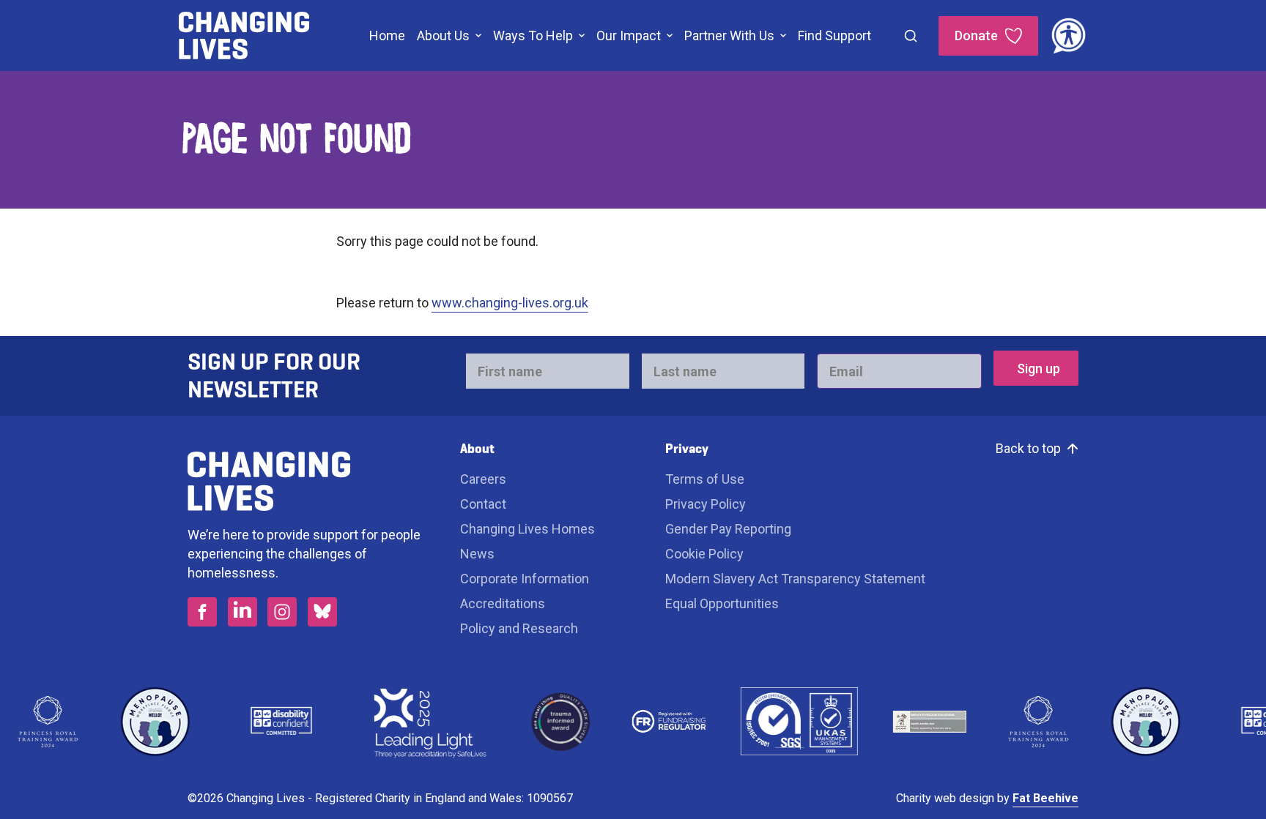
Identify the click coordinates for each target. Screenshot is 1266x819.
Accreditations (502, 603)
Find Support (834, 35)
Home (387, 35)
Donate (976, 35)
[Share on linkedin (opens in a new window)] (242, 612)
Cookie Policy (704, 553)
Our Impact (628, 35)
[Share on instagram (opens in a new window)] (282, 612)
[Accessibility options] (1068, 36)
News (477, 553)
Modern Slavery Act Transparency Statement (795, 578)
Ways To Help (533, 35)
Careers (484, 479)
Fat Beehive (1045, 798)
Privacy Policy (705, 504)
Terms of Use (704, 479)
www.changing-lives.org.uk (510, 302)
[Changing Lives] (244, 35)
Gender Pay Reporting (728, 528)
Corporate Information (524, 578)
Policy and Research (519, 628)
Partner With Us (729, 35)
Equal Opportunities (722, 603)
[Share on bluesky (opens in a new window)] (322, 612)
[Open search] (911, 36)
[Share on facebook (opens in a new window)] (202, 612)
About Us (443, 35)
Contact (483, 504)
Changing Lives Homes (527, 528)
